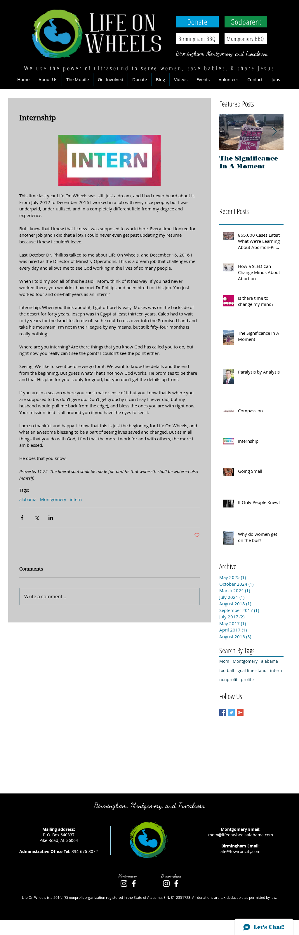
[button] (48, 79)
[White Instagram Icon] (123, 883)
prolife (247, 679)
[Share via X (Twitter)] (36, 517)
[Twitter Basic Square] (231, 712)
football (226, 670)
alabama (27, 499)
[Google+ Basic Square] (240, 712)
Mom (224, 661)
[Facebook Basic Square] (222, 712)
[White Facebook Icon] (133, 883)
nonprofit (228, 679)
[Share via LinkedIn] (50, 517)
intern (76, 499)
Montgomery (53, 499)
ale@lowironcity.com (240, 851)
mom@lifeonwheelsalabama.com (240, 835)
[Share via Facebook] (22, 517)
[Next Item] (274, 132)
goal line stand (252, 670)
